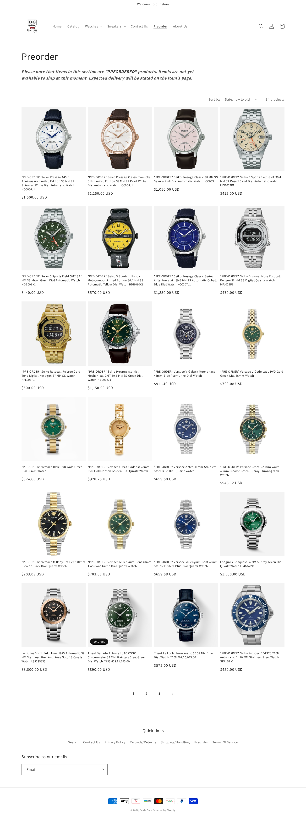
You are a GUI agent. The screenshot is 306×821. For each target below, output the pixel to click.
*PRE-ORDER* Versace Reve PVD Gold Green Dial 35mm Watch (52, 469)
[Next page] (172, 693)
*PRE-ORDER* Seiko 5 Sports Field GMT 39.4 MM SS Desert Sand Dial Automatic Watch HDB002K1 (250, 181)
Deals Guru (146, 810)
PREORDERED (120, 71)
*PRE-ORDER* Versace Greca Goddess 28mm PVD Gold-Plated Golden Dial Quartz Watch (119, 469)
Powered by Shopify (164, 810)
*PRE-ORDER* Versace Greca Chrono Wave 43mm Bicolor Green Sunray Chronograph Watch (249, 471)
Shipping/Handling (175, 742)
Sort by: (214, 99)
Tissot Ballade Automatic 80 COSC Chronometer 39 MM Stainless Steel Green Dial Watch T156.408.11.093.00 (117, 657)
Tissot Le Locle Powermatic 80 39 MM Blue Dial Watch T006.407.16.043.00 (183, 655)
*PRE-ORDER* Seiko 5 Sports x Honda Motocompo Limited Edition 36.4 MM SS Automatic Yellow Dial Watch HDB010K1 (115, 280)
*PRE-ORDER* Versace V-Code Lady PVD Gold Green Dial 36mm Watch (251, 374)
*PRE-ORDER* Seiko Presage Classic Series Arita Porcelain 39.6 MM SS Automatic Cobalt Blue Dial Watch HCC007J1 (185, 280)
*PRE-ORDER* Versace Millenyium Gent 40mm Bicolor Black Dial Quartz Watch (53, 564)
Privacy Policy (114, 742)
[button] (93, 26)
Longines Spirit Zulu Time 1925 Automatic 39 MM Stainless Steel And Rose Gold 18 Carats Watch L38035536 (53, 657)
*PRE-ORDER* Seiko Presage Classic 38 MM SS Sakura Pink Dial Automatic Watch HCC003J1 (186, 179)
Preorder (201, 742)
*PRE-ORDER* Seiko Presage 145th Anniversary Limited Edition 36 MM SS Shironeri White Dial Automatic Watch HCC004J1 (48, 183)
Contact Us (91, 742)
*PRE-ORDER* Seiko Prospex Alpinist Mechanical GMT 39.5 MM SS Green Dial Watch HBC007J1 (115, 376)
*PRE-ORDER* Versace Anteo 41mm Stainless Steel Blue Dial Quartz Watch (185, 469)
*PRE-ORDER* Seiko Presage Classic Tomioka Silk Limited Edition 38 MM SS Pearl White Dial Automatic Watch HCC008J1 (119, 181)
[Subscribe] (102, 769)
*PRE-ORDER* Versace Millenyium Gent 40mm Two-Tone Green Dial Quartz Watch (120, 564)
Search (73, 742)
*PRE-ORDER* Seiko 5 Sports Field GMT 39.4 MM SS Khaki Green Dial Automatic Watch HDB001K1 (52, 280)
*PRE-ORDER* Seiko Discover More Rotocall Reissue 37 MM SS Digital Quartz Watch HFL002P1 (250, 280)
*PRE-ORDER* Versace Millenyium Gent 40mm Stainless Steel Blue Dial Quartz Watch (186, 564)
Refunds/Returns (143, 742)
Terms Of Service (225, 742)
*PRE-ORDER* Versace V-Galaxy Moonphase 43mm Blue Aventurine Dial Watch (184, 374)
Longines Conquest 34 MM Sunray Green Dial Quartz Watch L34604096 (251, 564)
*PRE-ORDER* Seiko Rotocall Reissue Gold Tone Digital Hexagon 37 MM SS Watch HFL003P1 (51, 376)
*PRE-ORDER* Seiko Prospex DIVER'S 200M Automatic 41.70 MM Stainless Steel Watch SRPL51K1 (249, 657)
